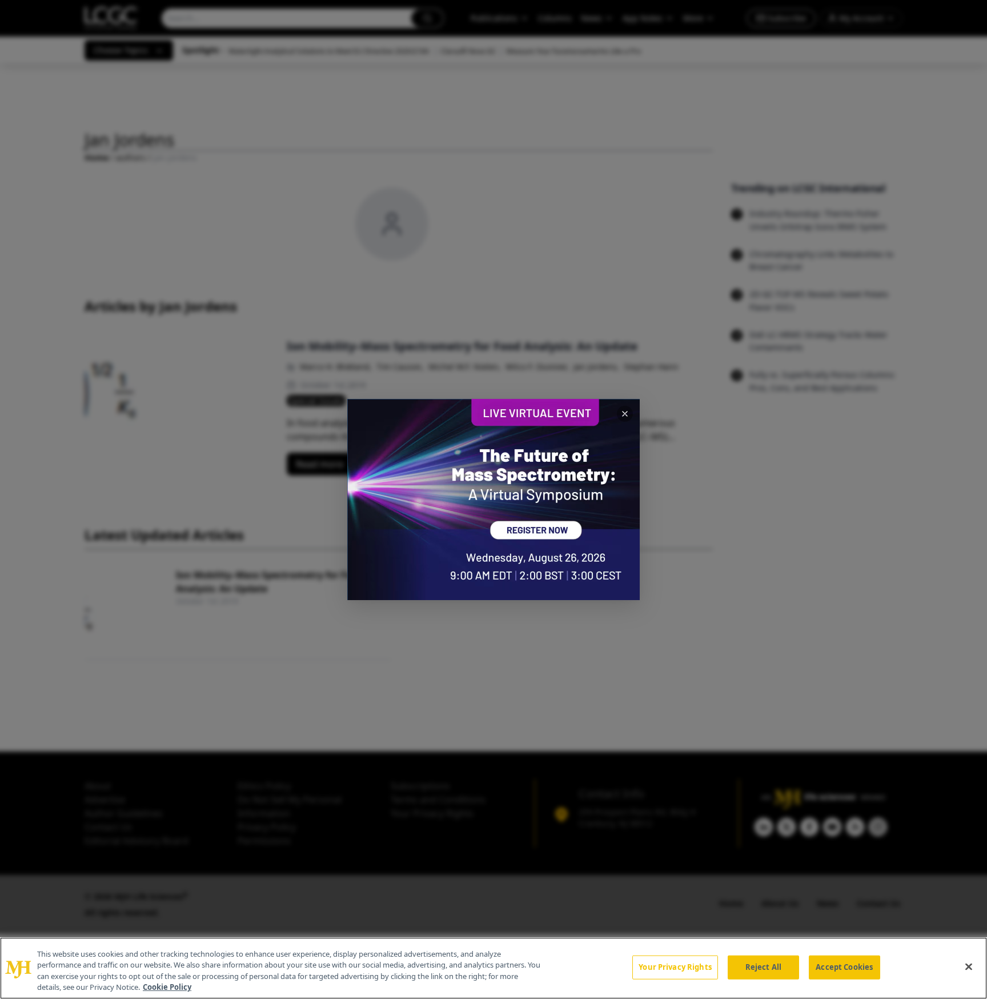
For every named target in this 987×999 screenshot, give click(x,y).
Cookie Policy (167, 987)
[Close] (968, 966)
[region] (493, 968)
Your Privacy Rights (675, 967)
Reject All (763, 967)
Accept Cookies (844, 967)
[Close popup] (625, 414)
